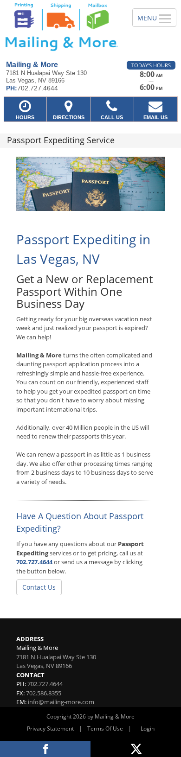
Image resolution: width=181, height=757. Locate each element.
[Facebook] (45, 749)
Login (148, 728)
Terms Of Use (105, 728)
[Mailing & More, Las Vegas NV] (61, 26)
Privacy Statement (50, 728)
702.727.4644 (34, 562)
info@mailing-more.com (61, 702)
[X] (135, 749)
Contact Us (39, 587)
